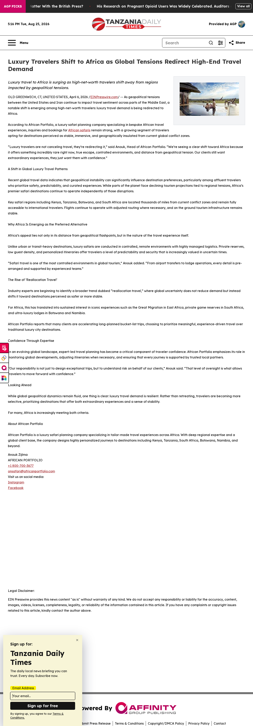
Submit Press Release (94, 723)
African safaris (79, 130)
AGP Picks (13, 6)
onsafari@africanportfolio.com (31, 471)
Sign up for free (42, 705)
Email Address (23, 688)
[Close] (77, 640)
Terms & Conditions (129, 723)
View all (243, 6)
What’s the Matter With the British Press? (45, 6)
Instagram (16, 482)
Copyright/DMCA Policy (166, 723)
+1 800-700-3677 (21, 466)
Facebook (16, 488)
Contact (220, 723)
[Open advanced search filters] (220, 42)
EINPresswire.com (104, 97)
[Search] (211, 42)
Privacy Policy (199, 723)
